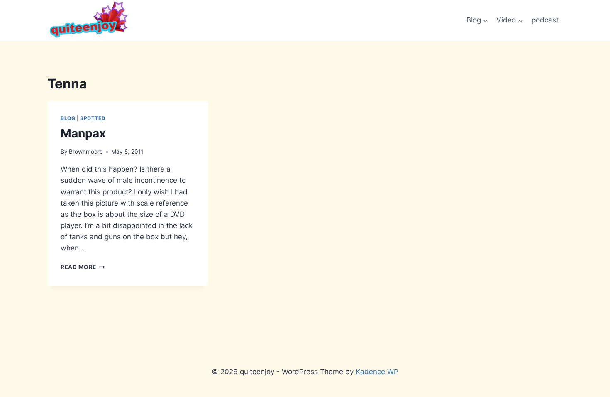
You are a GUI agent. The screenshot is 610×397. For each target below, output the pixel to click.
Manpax (83, 133)
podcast (545, 20)
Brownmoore (86, 151)
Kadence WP (377, 372)
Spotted (92, 118)
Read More (83, 267)
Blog (68, 118)
